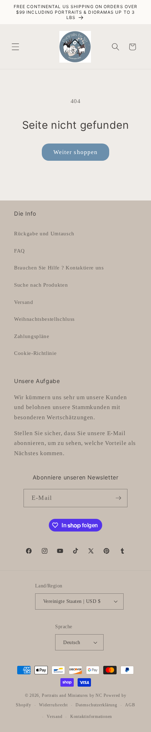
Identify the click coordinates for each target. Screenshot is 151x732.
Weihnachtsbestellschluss (44, 319)
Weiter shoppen (75, 152)
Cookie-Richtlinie (35, 353)
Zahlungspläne (32, 336)
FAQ (19, 251)
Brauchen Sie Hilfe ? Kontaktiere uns (59, 267)
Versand (23, 302)
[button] (15, 46)
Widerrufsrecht (53, 704)
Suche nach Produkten (41, 285)
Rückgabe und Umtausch (44, 233)
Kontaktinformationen (91, 716)
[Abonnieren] (118, 498)
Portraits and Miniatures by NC (72, 695)
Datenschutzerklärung (96, 704)
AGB (130, 704)
